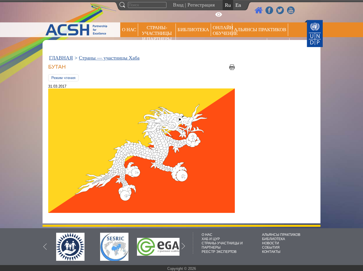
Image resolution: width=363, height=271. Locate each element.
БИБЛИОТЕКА (273, 239)
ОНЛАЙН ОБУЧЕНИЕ (222, 30)
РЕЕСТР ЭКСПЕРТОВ (279, 45)
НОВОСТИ (270, 243)
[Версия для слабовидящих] (218, 14)
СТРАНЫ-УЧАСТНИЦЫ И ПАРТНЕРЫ (157, 33)
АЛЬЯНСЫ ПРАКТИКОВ (281, 235)
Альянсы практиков (260, 29)
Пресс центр (249, 44)
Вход (178, 5)
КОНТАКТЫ (271, 252)
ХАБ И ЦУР (211, 239)
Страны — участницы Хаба (109, 58)
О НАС (129, 29)
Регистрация (201, 5)
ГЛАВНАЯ (61, 58)
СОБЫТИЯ (271, 247)
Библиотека (193, 29)
